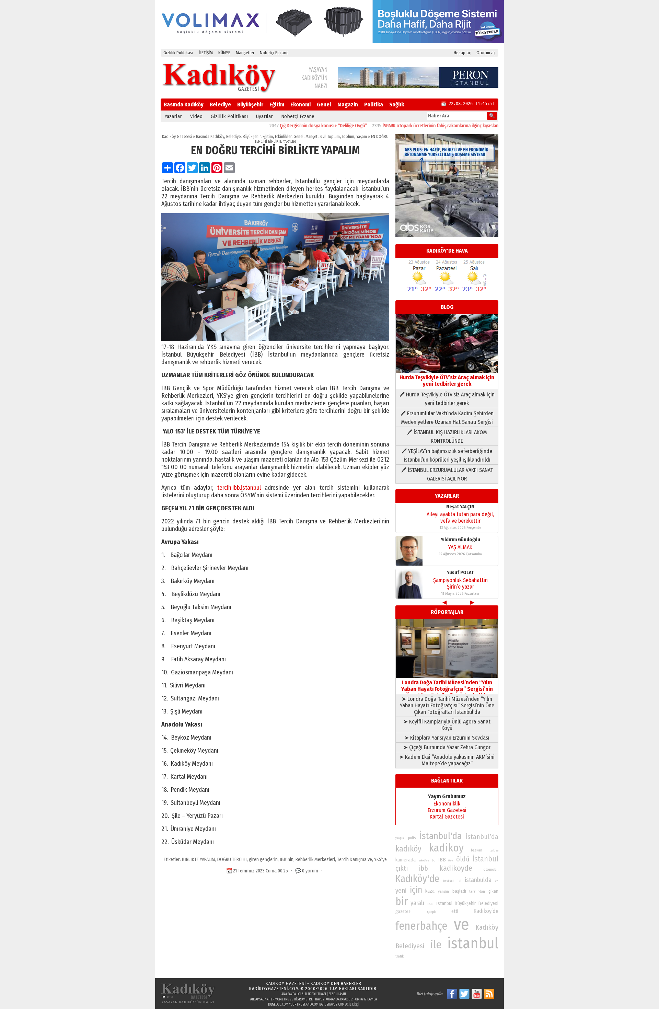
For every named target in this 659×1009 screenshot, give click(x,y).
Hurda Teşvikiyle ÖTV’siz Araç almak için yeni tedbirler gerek (447, 380)
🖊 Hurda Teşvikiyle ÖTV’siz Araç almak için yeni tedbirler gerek (447, 398)
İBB (442, 860)
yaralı (417, 903)
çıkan (493, 891)
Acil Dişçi (352, 1004)
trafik (399, 956)
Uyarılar (264, 116)
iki (459, 881)
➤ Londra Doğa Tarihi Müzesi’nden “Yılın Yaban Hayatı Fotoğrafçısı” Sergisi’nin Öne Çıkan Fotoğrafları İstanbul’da (447, 705)
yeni (400, 890)
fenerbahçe (421, 926)
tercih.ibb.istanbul (239, 487)
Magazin (347, 104)
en (496, 881)
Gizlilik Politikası (178, 52)
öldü (463, 859)
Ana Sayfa (288, 994)
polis (412, 838)
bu (434, 860)
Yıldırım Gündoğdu (460, 540)
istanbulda (478, 880)
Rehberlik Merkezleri (315, 859)
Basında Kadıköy (184, 104)
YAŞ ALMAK (460, 547)
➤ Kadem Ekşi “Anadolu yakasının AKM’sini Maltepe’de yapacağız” (447, 760)
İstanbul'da (440, 836)
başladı (459, 891)
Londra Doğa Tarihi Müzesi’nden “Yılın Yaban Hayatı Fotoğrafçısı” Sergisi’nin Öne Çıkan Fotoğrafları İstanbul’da (447, 689)
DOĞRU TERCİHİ (232, 859)
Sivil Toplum (330, 136)
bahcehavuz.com (332, 1004)
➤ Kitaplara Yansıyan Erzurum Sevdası (446, 737)
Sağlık (396, 104)
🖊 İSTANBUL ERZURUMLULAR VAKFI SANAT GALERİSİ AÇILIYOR (447, 474)
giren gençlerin (263, 859)
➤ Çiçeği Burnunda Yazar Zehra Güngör (446, 747)
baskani (448, 881)
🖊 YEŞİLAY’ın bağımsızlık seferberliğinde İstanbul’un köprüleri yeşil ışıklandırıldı (447, 455)
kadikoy (446, 848)
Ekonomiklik (446, 803)
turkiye (493, 850)
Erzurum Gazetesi (447, 810)
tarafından (477, 892)
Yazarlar (173, 116)
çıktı (401, 868)
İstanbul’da (482, 837)
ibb (423, 868)
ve (461, 924)
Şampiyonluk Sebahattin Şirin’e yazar (460, 583)
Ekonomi (300, 104)
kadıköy (408, 849)
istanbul (472, 943)
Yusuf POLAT (460, 573)
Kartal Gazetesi (447, 816)
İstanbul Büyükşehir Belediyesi (467, 903)
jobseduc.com (278, 1004)
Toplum (348, 136)
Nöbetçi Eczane (274, 52)
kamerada (405, 860)
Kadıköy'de (417, 879)
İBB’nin (286, 859)
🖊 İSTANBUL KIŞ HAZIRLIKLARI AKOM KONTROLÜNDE (447, 436)
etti (454, 911)
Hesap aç (462, 52)
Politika (373, 104)
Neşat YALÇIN (460, 507)
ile (435, 944)
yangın (399, 838)
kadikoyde (455, 868)
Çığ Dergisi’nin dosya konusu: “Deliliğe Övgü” (297, 126)
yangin (443, 891)
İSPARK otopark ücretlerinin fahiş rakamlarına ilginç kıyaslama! (416, 126)
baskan (476, 850)
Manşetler (245, 52)
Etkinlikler (283, 136)
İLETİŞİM (206, 52)
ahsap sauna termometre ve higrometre (281, 999)
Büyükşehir (250, 104)
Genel (324, 104)
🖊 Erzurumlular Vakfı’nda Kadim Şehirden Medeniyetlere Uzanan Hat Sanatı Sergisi (447, 417)
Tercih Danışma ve (354, 859)
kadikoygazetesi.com (274, 988)
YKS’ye (380, 859)
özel (450, 860)
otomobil (491, 869)
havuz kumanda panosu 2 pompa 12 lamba (346, 999)
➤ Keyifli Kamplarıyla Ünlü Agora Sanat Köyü (446, 724)
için (416, 890)
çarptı (431, 911)
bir (401, 901)
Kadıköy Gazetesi (177, 136)
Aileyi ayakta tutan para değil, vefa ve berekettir (460, 517)
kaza (430, 891)
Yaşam (361, 136)
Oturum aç (486, 52)
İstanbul (485, 858)
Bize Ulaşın (337, 994)
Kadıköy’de (486, 911)
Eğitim (276, 104)
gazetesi (403, 911)
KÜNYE (224, 52)
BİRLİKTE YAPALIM (198, 859)
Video (196, 116)
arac (430, 904)
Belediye (220, 104)
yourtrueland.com (304, 1004)
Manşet (311, 136)
